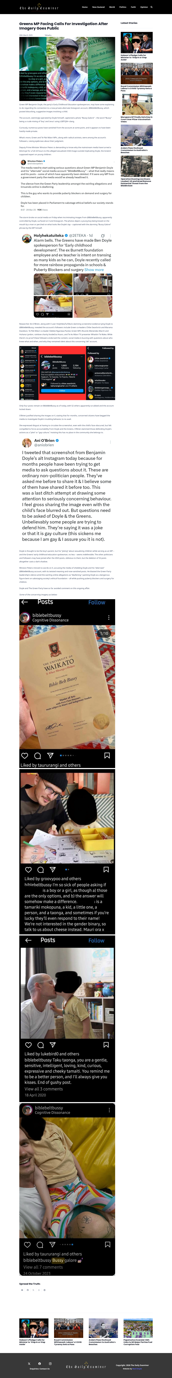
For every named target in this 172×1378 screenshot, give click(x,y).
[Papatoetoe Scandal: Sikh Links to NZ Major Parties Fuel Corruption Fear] (138, 1328)
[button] (152, 7)
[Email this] (22, 1290)
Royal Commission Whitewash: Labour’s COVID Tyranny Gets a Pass (136, 88)
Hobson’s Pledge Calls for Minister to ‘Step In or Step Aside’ (134, 57)
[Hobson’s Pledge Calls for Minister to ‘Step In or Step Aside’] (137, 42)
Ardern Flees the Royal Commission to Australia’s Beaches (134, 150)
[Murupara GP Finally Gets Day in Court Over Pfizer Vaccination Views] (137, 104)
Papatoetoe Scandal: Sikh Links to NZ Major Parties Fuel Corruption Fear (138, 1342)
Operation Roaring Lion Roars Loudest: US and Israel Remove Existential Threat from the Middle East (136, 182)
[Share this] (28, 1290)
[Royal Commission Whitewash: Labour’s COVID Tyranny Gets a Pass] (137, 73)
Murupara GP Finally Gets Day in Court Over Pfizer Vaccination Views (136, 119)
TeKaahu (48, 35)
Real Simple (137, 1369)
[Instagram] (50, 1364)
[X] (29, 1364)
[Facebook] (40, 1364)
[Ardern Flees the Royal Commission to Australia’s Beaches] (137, 135)
